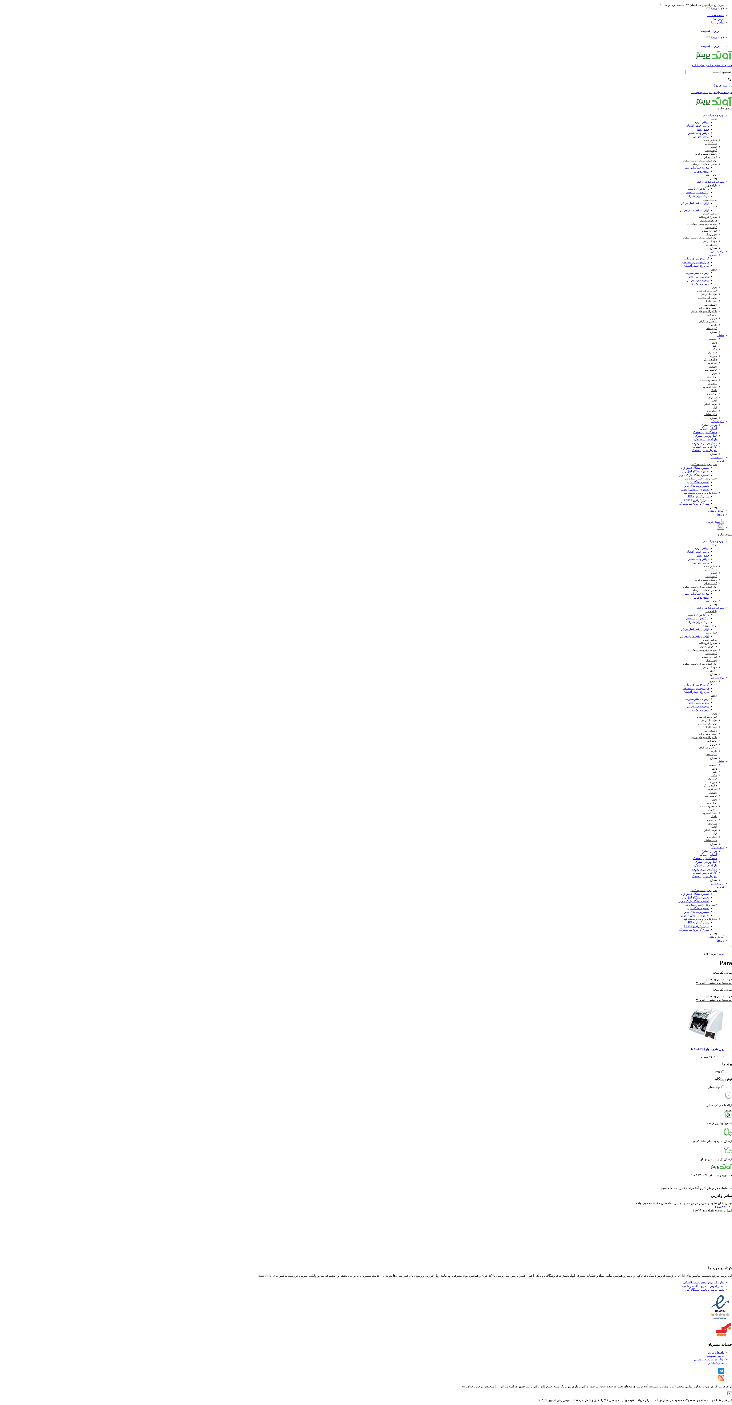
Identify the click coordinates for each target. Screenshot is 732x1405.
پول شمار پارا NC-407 (707, 1049)
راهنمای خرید (716, 1352)
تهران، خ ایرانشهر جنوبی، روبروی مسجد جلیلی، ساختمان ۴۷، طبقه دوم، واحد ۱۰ (681, 1203)
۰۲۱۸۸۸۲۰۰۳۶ (715, 8)
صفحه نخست (715, 15)
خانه (721, 953)
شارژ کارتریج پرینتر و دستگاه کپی (703, 1282)
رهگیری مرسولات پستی (709, 1359)
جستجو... (726, 71)
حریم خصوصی (715, 1355)
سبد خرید (713, 521)
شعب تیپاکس (716, 1363)
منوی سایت (724, 108)
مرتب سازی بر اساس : (717, 979)
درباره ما (718, 18)
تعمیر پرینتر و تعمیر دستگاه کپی (704, 1289)
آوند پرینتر (642, 1386)
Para (718, 1071)
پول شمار (715, 1087)
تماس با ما (717, 22)
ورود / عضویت (710, 30)
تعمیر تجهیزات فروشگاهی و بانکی (703, 1286)
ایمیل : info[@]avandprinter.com (712, 1210)
